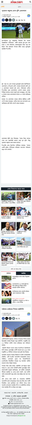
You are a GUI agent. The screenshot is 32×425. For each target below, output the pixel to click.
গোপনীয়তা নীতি (20, 392)
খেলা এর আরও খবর (16, 269)
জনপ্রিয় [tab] (24, 273)
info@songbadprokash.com (17, 403)
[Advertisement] (16, 66)
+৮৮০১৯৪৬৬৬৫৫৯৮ (18, 401)
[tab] (8, 273)
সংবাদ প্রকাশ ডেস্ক (7, 15)
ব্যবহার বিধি (13, 392)
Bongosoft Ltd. (22, 415)
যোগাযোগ (26, 392)
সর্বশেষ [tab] (9, 273)
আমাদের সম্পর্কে (7, 392)
